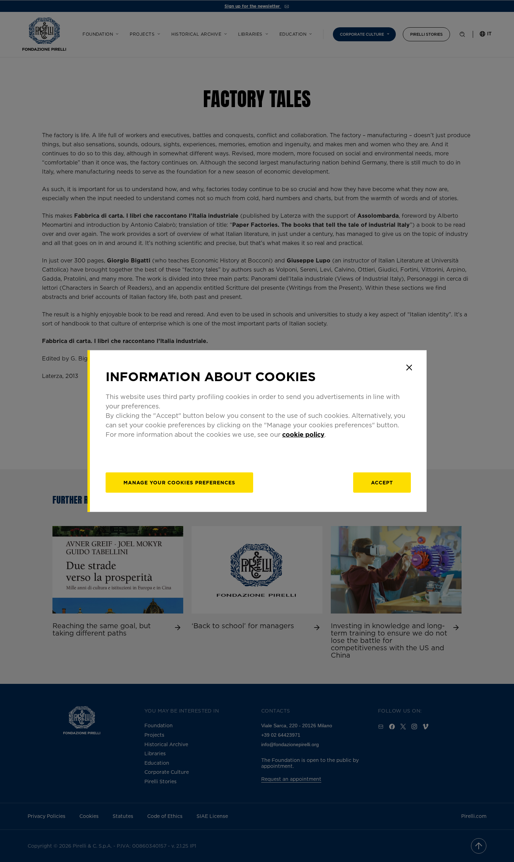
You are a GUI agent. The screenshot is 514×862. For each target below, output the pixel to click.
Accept (382, 482)
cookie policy (303, 434)
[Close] (409, 367)
